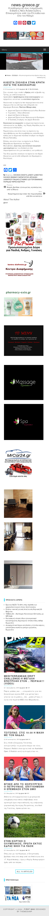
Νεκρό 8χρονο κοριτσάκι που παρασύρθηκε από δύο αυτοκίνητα (25, 194)
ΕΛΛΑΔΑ (35, 89)
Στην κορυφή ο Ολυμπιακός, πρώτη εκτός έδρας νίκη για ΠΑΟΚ (23, 843)
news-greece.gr (25, 4)
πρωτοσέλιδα (24, 902)
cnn (4, 165)
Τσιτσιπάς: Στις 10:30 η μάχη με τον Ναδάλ (24, 734)
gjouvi (23, 89)
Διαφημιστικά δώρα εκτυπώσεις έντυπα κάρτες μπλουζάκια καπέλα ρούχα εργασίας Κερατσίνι (25, 627)
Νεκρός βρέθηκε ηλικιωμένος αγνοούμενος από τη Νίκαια (24, 187)
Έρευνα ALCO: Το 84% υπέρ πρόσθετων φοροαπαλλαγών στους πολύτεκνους (21, 606)
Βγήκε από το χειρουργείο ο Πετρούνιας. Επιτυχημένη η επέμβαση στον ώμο (24, 786)
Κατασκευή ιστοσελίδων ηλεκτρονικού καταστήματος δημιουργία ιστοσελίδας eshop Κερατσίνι (24, 620)
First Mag (29, 909)
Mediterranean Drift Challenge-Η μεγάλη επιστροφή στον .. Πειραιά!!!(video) (24, 679)
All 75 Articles (24, 871)
